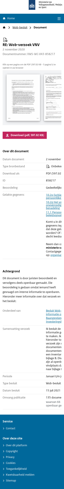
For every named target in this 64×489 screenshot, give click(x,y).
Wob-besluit (19, 27)
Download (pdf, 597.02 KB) (27, 135)
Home (11, 18)
